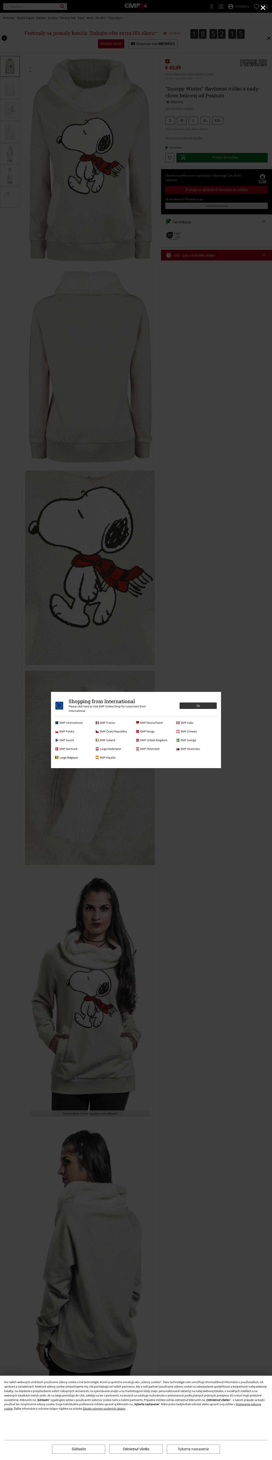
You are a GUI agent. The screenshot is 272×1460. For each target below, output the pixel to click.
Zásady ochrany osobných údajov (104, 1409)
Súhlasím (79, 1449)
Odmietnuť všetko (136, 1449)
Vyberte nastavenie (193, 1449)
